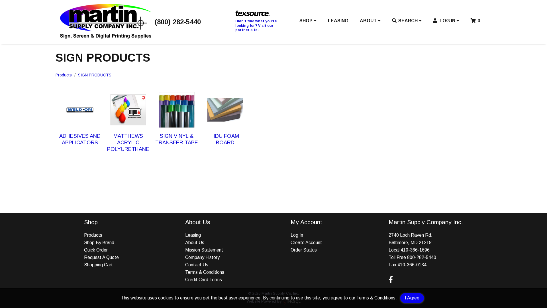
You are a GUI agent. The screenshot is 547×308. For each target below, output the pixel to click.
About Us (194, 242)
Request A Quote (101, 257)
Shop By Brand (99, 242)
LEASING (338, 20)
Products (64, 75)
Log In (297, 235)
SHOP (306, 20)
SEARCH (408, 20)
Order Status (304, 250)
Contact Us (196, 264)
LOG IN (447, 20)
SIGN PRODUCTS (94, 75)
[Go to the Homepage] (105, 37)
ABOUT (369, 20)
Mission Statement (204, 250)
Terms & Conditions (375, 297)
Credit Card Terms (203, 279)
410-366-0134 (411, 264)
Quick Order (96, 250)
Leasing (193, 235)
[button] (308, 22)
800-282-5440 (421, 257)
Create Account (306, 242)
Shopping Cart (98, 264)
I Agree (412, 297)
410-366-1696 (415, 250)
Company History (202, 257)
